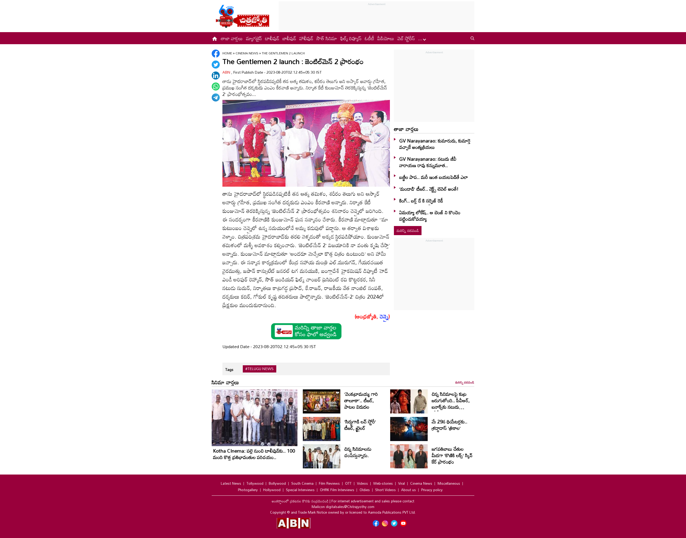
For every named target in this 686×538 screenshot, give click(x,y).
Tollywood (255, 483)
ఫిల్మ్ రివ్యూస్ (350, 38)
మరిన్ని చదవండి (408, 230)
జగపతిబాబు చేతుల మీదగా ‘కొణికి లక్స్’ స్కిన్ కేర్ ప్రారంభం (452, 455)
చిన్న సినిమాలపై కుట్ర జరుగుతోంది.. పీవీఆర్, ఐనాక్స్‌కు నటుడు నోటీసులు (451, 403)
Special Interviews (300, 489)
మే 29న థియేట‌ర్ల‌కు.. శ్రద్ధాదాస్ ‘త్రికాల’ (449, 425)
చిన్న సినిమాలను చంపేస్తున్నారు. (357, 452)
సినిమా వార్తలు (225, 382)
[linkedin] (216, 76)
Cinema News (247, 53)
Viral (401, 483)
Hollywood (272, 489)
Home (227, 53)
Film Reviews (329, 483)
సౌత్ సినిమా (326, 38)
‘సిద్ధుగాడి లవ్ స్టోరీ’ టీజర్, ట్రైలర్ (360, 425)
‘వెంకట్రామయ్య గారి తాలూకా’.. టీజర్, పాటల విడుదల (361, 400)
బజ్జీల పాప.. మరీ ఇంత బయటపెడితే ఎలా (433, 177)
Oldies (365, 489)
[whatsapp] (216, 86)
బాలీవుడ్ (289, 38)
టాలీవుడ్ (272, 38)
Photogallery (248, 489)
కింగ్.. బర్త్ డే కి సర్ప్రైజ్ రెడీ (421, 200)
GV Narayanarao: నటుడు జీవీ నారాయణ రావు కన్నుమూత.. (427, 162)
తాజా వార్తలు (232, 38)
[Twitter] (216, 65)
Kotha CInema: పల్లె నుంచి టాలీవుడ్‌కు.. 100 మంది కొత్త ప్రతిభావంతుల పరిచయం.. (254, 454)
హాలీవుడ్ (306, 38)
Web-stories (383, 483)
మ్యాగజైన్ (254, 38)
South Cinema (302, 483)
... (420, 38)
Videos (362, 483)
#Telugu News (259, 369)
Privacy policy (432, 489)
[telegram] (216, 97)
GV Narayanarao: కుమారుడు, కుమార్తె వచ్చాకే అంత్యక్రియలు (435, 144)
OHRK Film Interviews (337, 489)
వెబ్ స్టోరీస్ (406, 38)
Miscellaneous (449, 483)
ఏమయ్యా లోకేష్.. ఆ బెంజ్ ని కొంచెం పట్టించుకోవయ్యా (429, 216)
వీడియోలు (385, 38)
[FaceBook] (216, 54)
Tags (229, 369)
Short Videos (385, 489)
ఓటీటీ (369, 38)
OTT (348, 483)
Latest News (231, 483)
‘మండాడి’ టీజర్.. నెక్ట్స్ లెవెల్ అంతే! (428, 189)
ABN (226, 72)
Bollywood (277, 483)
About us (408, 489)
